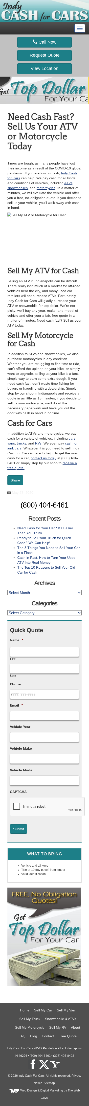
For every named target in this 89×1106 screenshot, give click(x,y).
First (13, 658)
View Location (44, 68)
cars (72, 438)
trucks (21, 443)
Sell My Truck (29, 1019)
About (75, 1027)
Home (24, 1010)
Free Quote (68, 1036)
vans (11, 443)
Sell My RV (57, 1027)
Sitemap (49, 1083)
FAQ (22, 1036)
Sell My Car (43, 1010)
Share (15, 480)
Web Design (28, 1090)
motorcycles (46, 188)
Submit (18, 829)
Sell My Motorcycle (29, 1027)
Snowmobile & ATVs (60, 1019)
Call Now (46, 42)
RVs (38, 443)
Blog (33, 1036)
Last (13, 675)
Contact (48, 1036)
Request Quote (45, 55)
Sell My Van (66, 1010)
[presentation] (47, 806)
